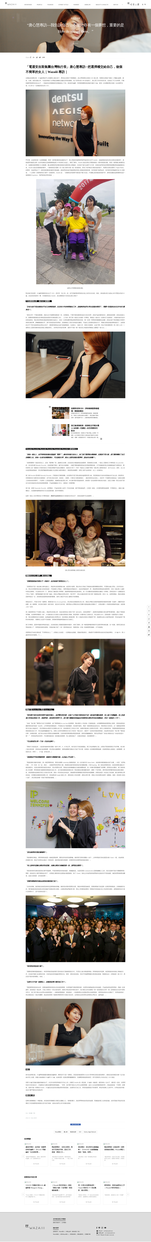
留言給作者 (75, 1124)
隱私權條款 (80, 1234)
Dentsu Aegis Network (90, 1132)
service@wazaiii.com (110, 1233)
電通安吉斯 (73, 1132)
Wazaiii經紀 (56, 1234)
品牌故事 (55, 1231)
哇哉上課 (68, 1231)
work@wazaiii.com (108, 1231)
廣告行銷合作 (56, 1222)
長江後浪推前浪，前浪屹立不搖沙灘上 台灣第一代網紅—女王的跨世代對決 (85, 428)
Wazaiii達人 (62, 1231)
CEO (80, 1132)
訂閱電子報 (87, 1234)
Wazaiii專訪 (58, 1132)
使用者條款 (73, 1234)
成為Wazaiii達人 (64, 1234)
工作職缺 (64, 1222)
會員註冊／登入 (76, 1231)
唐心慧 (65, 1132)
